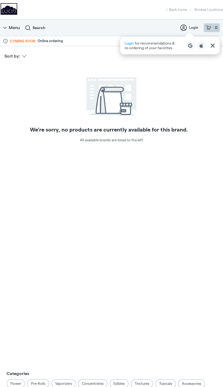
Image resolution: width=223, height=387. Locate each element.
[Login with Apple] (201, 45)
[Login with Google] (190, 45)
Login (193, 27)
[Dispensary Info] (5, 41)
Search (39, 28)
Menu (14, 27)
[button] (170, 45)
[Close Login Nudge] (212, 45)
